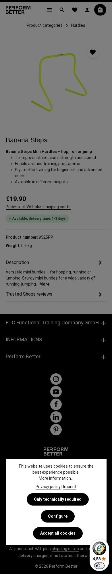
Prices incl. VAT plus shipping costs (38, 206)
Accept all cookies (58, 533)
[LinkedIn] (56, 417)
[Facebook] (56, 404)
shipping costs (65, 548)
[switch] (99, 565)
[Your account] (87, 10)
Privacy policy (48, 486)
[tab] (54, 273)
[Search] (62, 10)
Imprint (69, 486)
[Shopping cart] (100, 10)
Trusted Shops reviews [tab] (29, 294)
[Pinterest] (56, 429)
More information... (56, 478)
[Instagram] (56, 379)
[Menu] (49, 10)
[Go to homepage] (18, 10)
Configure (57, 516)
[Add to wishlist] (92, 51)
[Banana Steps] (56, 82)
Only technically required (58, 499)
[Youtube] (56, 391)
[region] (56, 82)
